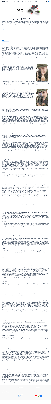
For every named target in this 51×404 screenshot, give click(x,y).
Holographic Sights (5, 32)
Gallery (25, 1)
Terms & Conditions (38, 393)
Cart (19, 396)
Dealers (22, 1)
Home (15, 1)
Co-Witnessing (4, 39)
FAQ (28, 1)
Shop (18, 1)
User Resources (20, 394)
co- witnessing (5, 284)
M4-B (24, 362)
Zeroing (3, 40)
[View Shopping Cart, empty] (48, 1)
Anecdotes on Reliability (5, 41)
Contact (36, 1)
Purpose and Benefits (5, 30)
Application (3, 29)
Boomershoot (20, 194)
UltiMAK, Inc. (5, 1)
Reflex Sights (4, 31)
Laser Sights (4, 33)
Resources (31, 1)
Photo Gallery (20, 392)
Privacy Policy (37, 392)
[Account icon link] (46, 1)
